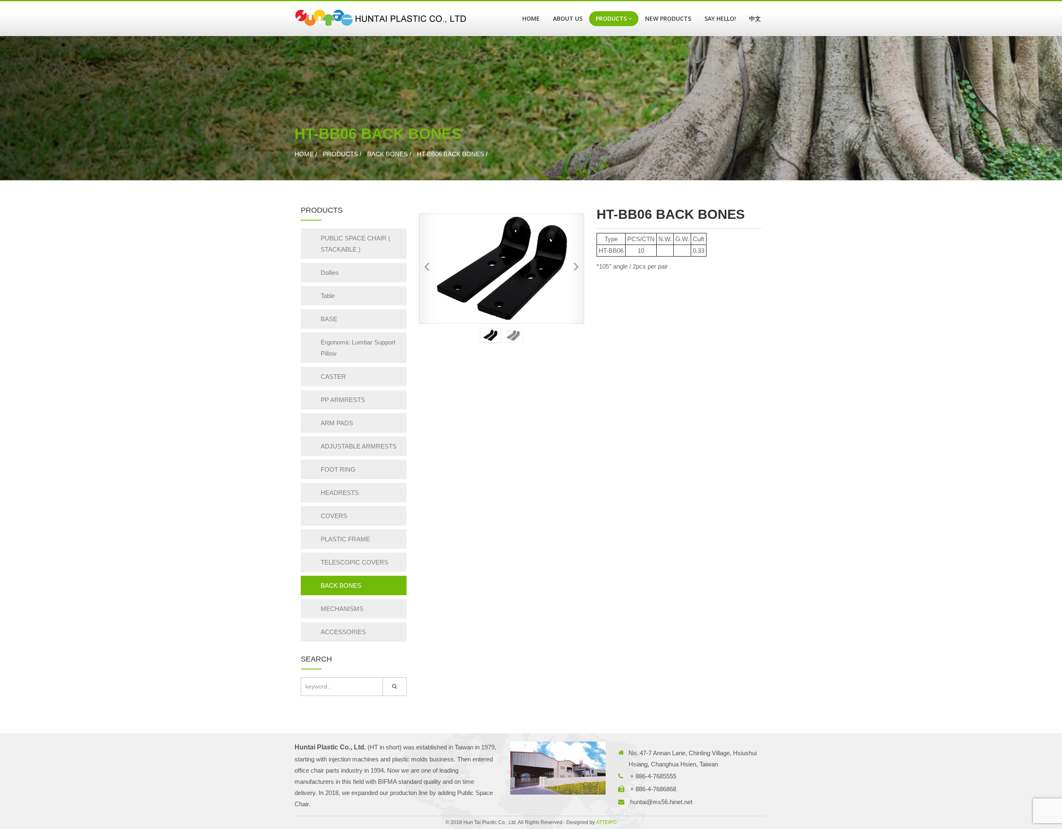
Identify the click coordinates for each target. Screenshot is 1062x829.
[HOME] (380, 18)
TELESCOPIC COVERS (354, 562)
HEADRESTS (340, 492)
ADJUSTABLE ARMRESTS (359, 446)
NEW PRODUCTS (668, 18)
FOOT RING (338, 469)
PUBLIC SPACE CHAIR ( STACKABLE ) (355, 244)
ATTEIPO (606, 822)
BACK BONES (387, 154)
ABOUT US (567, 18)
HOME (531, 18)
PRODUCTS (611, 18)
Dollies (330, 272)
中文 (755, 18)
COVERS (334, 515)
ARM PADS (337, 423)
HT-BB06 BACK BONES (450, 154)
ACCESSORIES (343, 631)
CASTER (333, 376)
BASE (329, 318)
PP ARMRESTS (343, 399)
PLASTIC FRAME (345, 539)
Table (328, 295)
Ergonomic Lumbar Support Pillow (358, 348)
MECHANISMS (342, 608)
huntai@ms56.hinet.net (661, 801)
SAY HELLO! (720, 18)
